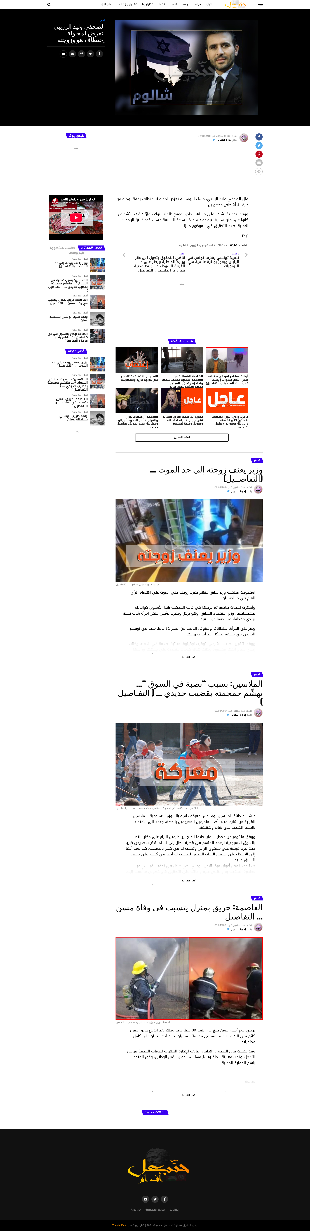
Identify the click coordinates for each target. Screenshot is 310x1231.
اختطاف (221, 245)
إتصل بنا (174, 1209)
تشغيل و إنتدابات (127, 4)
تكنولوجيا (147, 4)
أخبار (210, 4)
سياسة (197, 4)
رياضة (185, 4)
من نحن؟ (136, 1209)
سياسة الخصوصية (155, 1209)
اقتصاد (162, 4)
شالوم (182, 245)
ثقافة (174, 4)
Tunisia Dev (119, 1225)
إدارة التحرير (224, 139)
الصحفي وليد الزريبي (201, 245)
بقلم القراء (106, 4)
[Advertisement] (182, 171)
